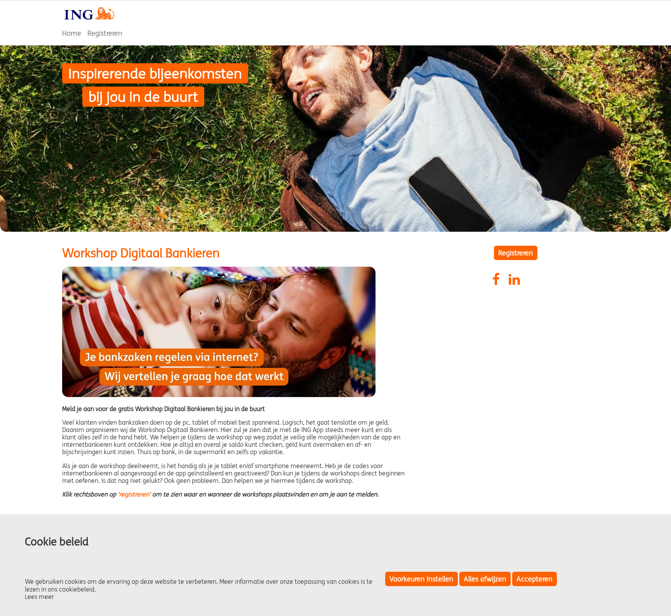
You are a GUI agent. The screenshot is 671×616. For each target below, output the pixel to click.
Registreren (104, 33)
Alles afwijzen (485, 578)
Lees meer (39, 596)
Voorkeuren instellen (421, 578)
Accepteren (534, 578)
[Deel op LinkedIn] (515, 278)
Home (71, 33)
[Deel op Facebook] (499, 278)
